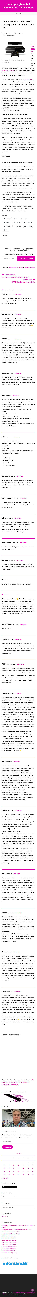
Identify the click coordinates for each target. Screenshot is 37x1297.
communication (13, 267)
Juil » (7, 1178)
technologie (27, 267)
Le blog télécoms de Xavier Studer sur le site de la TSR (16, 1229)
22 (28, 1171)
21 (23, 1171)
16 (32, 1168)
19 (13, 1171)
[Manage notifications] (32, 1290)
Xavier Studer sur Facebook (9, 1240)
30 (32, 1174)
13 (18, 1168)
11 (9, 1168)
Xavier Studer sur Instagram (9, 1242)
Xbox (33, 267)
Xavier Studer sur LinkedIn (9, 1244)
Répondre (18, 294)
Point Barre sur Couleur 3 (8, 1236)
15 (28, 1168)
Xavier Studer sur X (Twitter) (9, 1252)
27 (18, 1174)
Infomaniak (30, 1293)
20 (18, 1171)
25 (9, 1174)
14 (23, 1168)
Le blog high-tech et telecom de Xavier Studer (19, 1293)
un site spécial (29, 79)
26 (13, 1174)
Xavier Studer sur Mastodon (9, 1246)
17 (4, 1171)
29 (28, 1174)
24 (4, 1174)
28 (23, 1174)
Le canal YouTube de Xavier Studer (11, 1231)
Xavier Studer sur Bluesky (8, 1238)
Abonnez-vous (26, 258)
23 (32, 1171)
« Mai (3, 1178)
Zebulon (5, 595)
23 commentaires (10, 35)
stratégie (20, 267)
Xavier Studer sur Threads (8, 1248)
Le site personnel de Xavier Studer (11, 1234)
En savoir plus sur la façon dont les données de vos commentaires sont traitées (18, 1082)
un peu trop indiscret (8, 70)
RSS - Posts (5, 1217)
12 (13, 1168)
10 (4, 1168)
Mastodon (18, 1295)
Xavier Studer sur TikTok (8, 1250)
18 (9, 1171)
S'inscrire (7, 1147)
